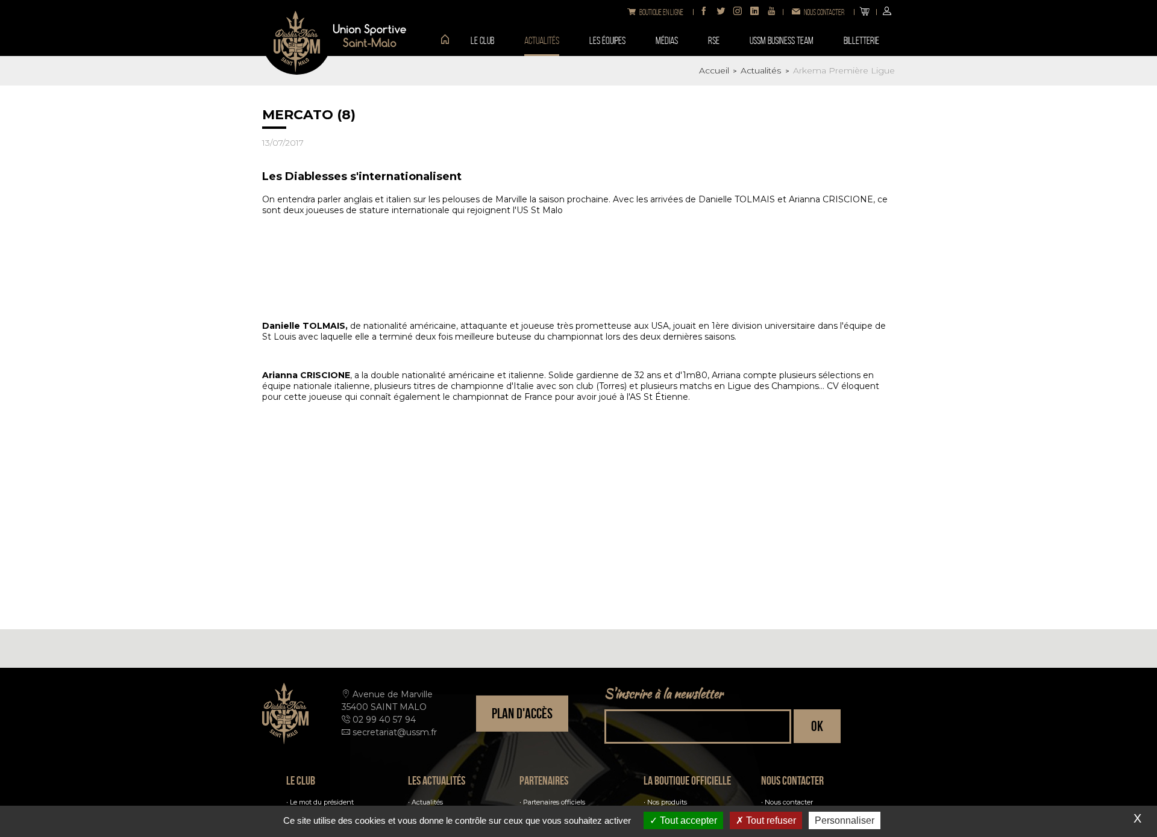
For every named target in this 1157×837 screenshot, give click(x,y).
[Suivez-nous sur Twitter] (720, 12)
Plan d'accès (522, 713)
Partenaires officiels (554, 802)
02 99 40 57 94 (384, 719)
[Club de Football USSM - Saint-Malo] (296, 40)
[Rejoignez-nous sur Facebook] (703, 12)
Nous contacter (789, 802)
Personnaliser (844, 820)
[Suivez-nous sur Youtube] (771, 12)
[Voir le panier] (864, 12)
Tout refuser (770, 820)
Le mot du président (322, 802)
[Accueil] (440, 40)
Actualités (427, 802)
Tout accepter (687, 820)
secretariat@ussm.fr (395, 732)
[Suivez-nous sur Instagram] (737, 12)
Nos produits (667, 802)
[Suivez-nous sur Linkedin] (754, 12)
